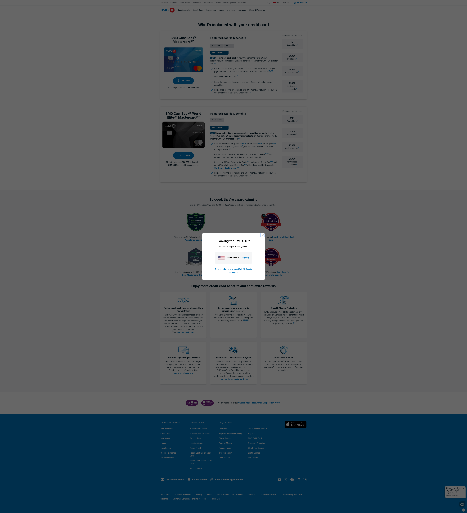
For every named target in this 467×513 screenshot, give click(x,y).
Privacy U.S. (233, 273)
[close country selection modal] (263, 235)
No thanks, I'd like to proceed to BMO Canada (233, 269)
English (245, 258)
